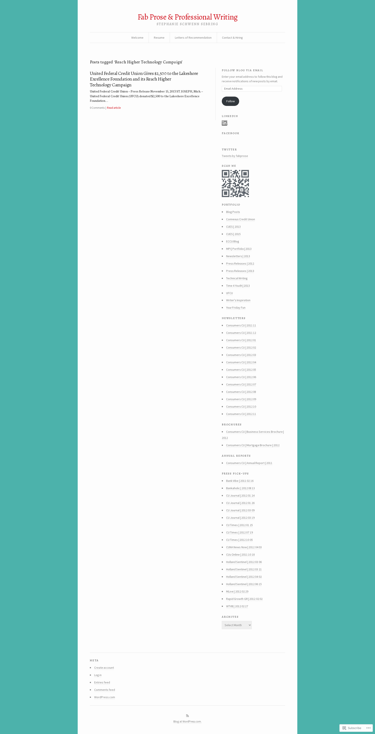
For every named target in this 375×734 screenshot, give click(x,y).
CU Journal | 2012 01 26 (240, 503)
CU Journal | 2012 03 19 (240, 518)
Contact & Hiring (232, 37)
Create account (104, 668)
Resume (159, 37)
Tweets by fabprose (235, 156)
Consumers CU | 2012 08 (241, 392)
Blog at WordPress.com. (187, 721)
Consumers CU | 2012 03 (241, 355)
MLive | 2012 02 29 (237, 591)
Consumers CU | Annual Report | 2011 (249, 463)
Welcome (137, 37)
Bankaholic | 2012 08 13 (240, 488)
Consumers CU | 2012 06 (241, 377)
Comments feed (104, 690)
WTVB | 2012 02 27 (237, 606)
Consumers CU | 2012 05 (241, 370)
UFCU (229, 293)
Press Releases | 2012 (240, 263)
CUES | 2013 (233, 227)
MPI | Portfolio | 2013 (239, 249)
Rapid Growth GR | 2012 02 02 (244, 599)
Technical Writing (237, 278)
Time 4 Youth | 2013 (238, 286)
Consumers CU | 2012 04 (241, 362)
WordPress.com (104, 697)
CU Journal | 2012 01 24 (240, 495)
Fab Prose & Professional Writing (188, 17)
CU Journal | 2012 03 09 (240, 510)
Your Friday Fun (235, 307)
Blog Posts (233, 212)
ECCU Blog (232, 241)
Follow (230, 101)
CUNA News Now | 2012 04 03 (244, 547)
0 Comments (97, 108)
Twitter (229, 149)
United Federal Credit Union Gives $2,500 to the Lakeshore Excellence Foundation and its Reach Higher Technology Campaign (144, 79)
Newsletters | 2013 (238, 256)
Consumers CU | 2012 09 (241, 399)
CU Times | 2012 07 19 (239, 532)
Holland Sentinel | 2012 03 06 (244, 562)
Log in (98, 675)
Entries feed (102, 682)
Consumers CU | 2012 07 (241, 384)
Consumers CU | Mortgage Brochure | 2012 (253, 445)
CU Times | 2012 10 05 (239, 540)
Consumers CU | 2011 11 (241, 325)
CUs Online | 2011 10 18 (240, 554)
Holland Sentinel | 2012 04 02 (244, 577)
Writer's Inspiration (238, 300)
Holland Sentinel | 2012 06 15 (244, 584)
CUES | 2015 (233, 234)
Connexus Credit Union (240, 219)
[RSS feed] (187, 716)
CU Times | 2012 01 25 (239, 525)
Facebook (230, 132)
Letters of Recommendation (193, 37)
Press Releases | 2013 (240, 271)
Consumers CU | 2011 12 (241, 333)
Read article (114, 108)
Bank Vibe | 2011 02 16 (239, 481)
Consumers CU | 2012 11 (241, 414)
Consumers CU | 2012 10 (241, 406)
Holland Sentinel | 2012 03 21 (244, 569)
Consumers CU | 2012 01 (241, 340)
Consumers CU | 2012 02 (241, 347)
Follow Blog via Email (242, 69)
